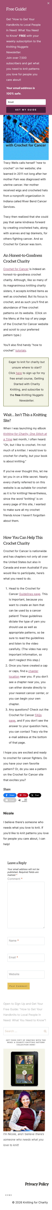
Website (14, 974)
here (19, 373)
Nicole (8, 813)
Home (8, 1195)
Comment (14, 878)
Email (13, 957)
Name (14, 940)
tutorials (20, 350)
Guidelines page (29, 594)
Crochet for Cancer (16, 269)
